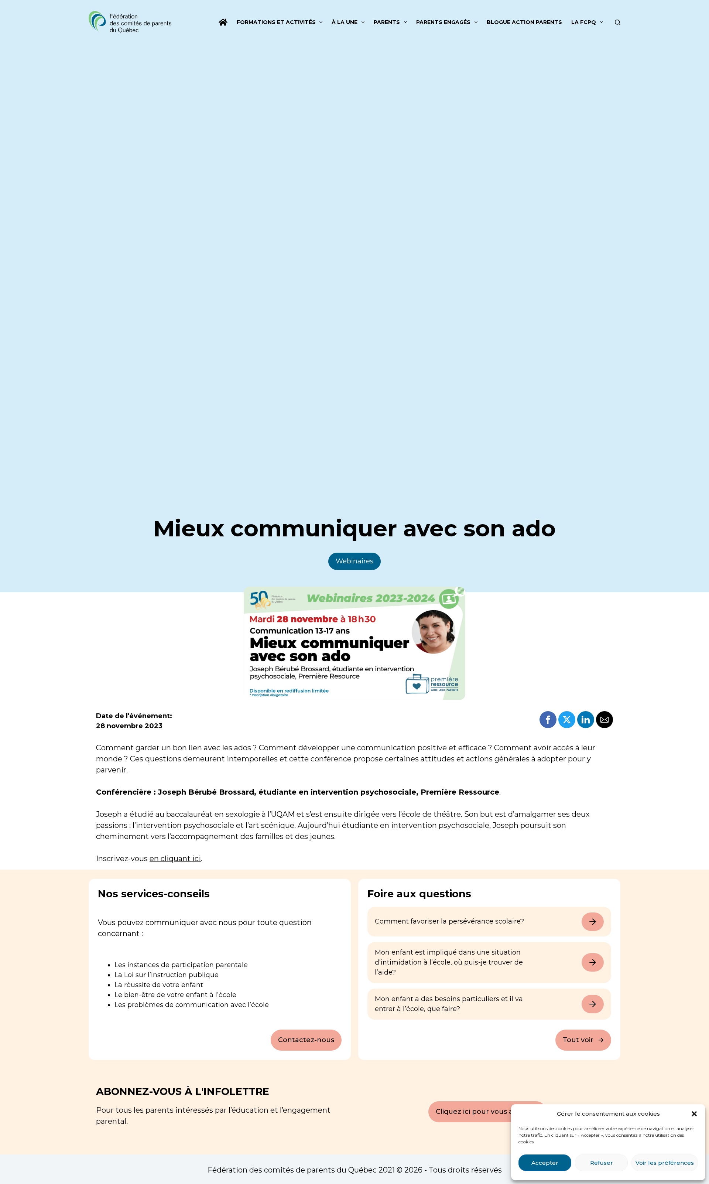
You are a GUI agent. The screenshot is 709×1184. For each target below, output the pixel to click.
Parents (387, 22)
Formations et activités (276, 22)
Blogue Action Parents (524, 22)
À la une (344, 22)
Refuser (601, 1162)
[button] (694, 1114)
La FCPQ (583, 22)
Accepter (544, 1162)
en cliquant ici (175, 858)
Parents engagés (443, 22)
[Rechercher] (617, 22)
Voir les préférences (665, 1162)
